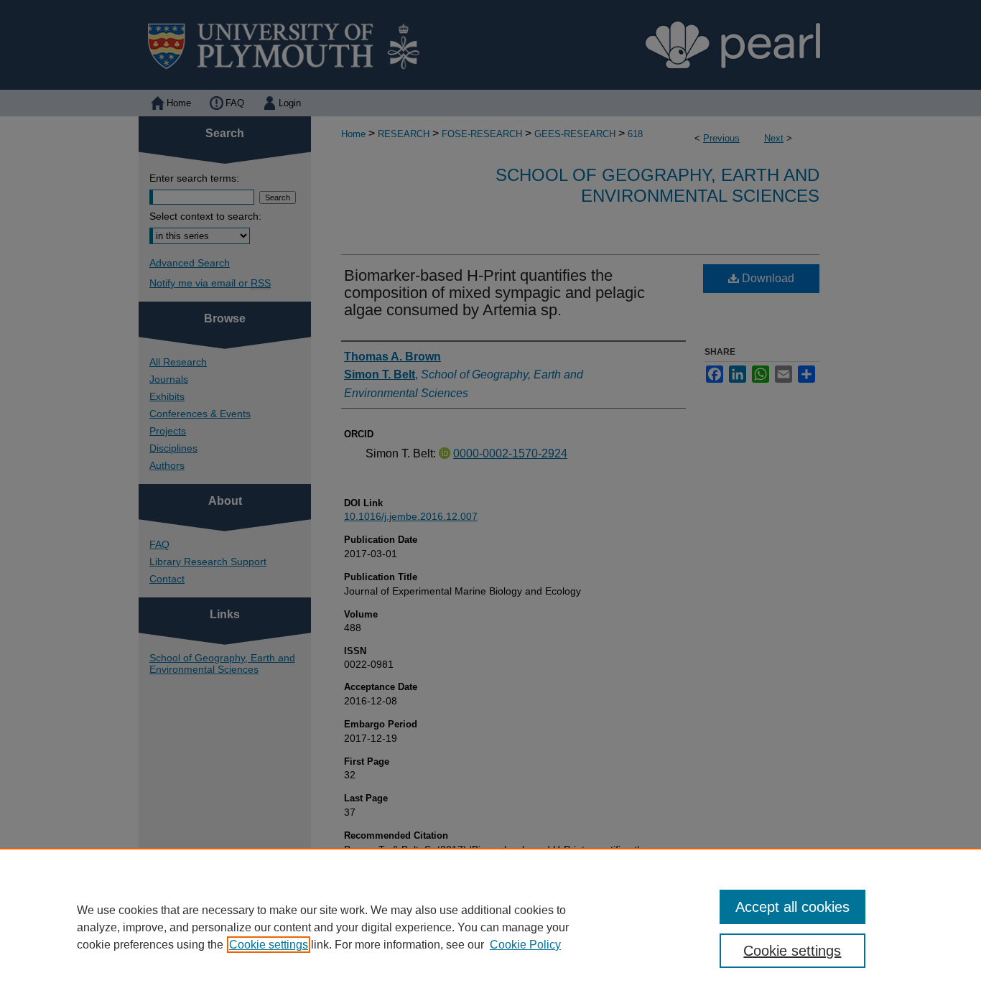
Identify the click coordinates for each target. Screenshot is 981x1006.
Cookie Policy (525, 945)
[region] (490, 927)
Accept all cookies (792, 907)
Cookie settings (268, 945)
